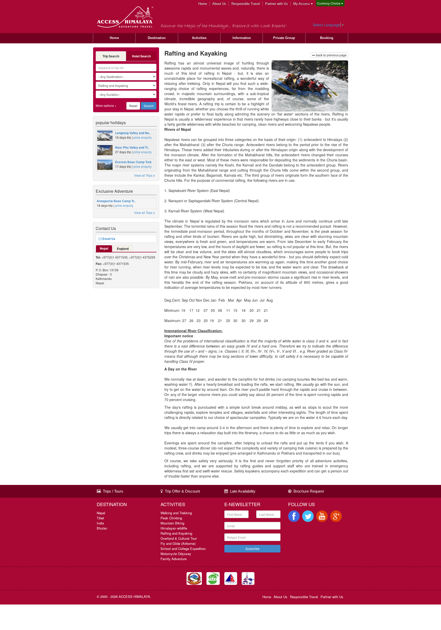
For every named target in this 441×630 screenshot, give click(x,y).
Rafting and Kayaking (176, 533)
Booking (326, 38)
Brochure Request (307, 491)
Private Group (284, 38)
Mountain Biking (172, 523)
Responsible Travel (245, 4)
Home (202, 4)
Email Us (108, 238)
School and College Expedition (183, 548)
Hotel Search (141, 56)
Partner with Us (276, 4)
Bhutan (102, 528)
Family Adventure (174, 558)
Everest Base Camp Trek (133, 162)
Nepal (104, 248)
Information (241, 38)
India (100, 523)
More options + (106, 105)
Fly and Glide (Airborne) (178, 543)
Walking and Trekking (176, 512)
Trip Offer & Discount (181, 491)
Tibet (100, 518)
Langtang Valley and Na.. (133, 133)
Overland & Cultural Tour (179, 538)
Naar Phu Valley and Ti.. (132, 147)
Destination (157, 38)
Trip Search (111, 56)
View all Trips (143, 175)
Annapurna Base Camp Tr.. (116, 201)
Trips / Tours (112, 491)
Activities (199, 38)
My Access (302, 4)
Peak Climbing (171, 518)
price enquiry (142, 137)
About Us (219, 4)
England (123, 248)
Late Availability (241, 491)
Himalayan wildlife (174, 528)
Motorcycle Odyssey (176, 553)
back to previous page (331, 55)
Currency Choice (329, 3)
